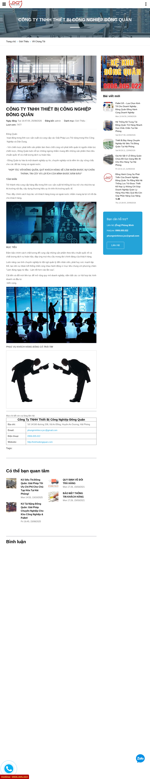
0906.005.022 (33, 436)
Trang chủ (11, 41)
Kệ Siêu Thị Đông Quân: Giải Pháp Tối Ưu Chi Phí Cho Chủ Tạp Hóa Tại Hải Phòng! (32, 487)
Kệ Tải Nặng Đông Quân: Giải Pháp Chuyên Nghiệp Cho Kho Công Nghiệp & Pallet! (32, 511)
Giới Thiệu (24, 41)
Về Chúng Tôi (38, 41)
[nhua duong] (122, 73)
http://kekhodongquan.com (40, 442)
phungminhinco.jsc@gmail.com (42, 430)
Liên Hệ (115, 245)
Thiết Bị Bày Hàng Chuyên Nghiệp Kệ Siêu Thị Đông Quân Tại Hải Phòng (127, 143)
